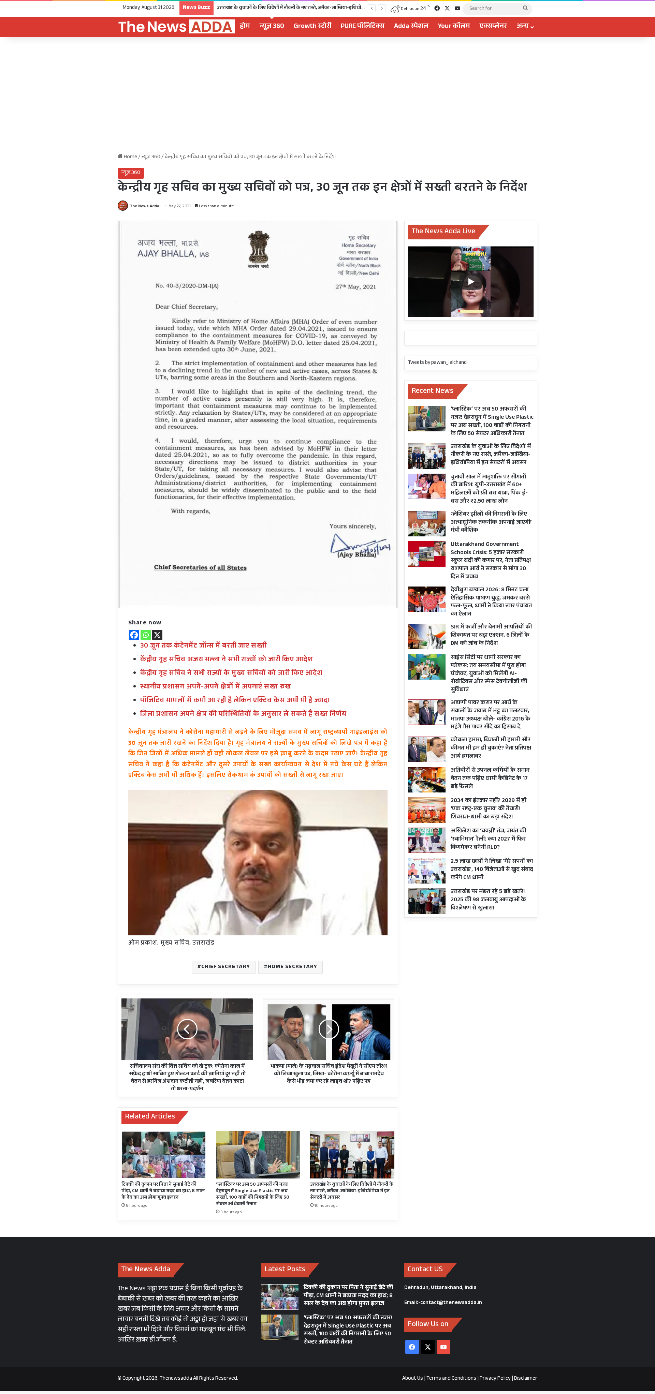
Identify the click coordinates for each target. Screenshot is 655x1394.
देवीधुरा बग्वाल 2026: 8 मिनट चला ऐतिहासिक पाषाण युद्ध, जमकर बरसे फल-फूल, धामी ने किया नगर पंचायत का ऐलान (491, 602)
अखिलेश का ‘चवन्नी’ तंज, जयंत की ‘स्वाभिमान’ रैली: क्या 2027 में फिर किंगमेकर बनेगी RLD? (488, 840)
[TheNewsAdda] (176, 27)
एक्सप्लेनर (493, 27)
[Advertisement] (327, 95)
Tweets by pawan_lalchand (437, 363)
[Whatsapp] (146, 635)
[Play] (470, 281)
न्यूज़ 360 (272, 27)
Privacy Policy (495, 1378)
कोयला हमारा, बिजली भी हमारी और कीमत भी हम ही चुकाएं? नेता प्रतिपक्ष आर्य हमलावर (491, 749)
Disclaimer (525, 1378)
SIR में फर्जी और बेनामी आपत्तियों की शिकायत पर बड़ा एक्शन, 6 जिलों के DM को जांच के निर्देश (491, 636)
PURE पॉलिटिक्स (362, 27)
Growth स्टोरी (312, 27)
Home (130, 157)
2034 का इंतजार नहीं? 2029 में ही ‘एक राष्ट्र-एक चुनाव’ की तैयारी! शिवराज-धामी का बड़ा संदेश (488, 809)
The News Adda (144, 206)
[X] (157, 635)
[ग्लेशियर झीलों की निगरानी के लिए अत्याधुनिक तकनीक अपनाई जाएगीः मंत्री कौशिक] (427, 523)
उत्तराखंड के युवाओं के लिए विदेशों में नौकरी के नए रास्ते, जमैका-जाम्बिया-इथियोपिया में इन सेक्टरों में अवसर (351, 1191)
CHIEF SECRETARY (225, 967)
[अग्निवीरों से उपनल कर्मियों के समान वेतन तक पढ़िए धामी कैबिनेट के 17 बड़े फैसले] (427, 779)
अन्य (522, 27)
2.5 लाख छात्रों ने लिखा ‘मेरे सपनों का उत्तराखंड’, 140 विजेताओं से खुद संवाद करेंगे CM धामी (492, 870)
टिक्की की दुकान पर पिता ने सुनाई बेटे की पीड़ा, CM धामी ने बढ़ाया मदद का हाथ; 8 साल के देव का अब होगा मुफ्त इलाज (163, 1191)
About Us (412, 1378)
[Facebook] (134, 635)
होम (245, 27)
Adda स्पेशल (411, 27)
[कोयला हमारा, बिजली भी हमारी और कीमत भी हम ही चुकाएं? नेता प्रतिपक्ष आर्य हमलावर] (427, 749)
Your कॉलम (454, 27)
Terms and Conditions (451, 1378)
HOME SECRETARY (292, 967)
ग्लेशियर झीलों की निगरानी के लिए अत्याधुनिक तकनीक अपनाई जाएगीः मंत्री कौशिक (491, 523)
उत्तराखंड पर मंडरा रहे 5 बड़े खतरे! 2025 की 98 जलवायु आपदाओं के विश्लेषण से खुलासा (488, 900)
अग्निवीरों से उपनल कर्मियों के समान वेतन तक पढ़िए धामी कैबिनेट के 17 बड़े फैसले (490, 779)
